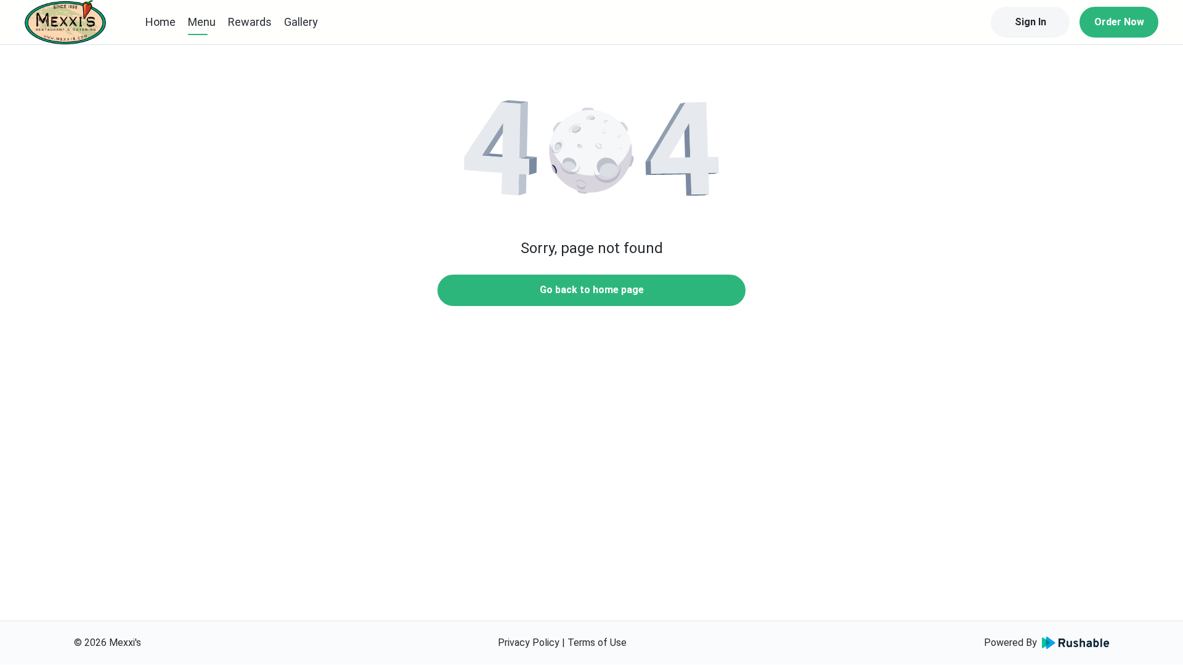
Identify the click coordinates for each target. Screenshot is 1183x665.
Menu (202, 21)
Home (160, 21)
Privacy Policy (528, 642)
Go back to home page (592, 290)
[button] (591, 148)
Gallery (301, 21)
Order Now (1119, 22)
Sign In (1030, 22)
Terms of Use (597, 642)
